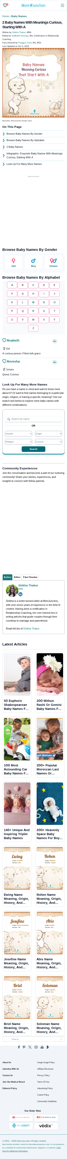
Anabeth (13, 340)
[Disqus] (33, 525)
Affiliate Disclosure (45, 1069)
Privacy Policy (43, 1075)
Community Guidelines (47, 1101)
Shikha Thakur (28, 585)
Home (5, 16)
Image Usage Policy (46, 1062)
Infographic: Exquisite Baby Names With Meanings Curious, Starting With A (34, 155)
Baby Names (19, 16)
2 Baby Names (15, 147)
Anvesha (13, 361)
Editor (17, 577)
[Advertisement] (33, 211)
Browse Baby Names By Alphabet (25, 140)
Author (7, 577)
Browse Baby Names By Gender (24, 133)
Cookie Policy (43, 1095)
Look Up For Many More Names (24, 164)
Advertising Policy (45, 1088)
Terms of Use (43, 1082)
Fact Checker (30, 577)
